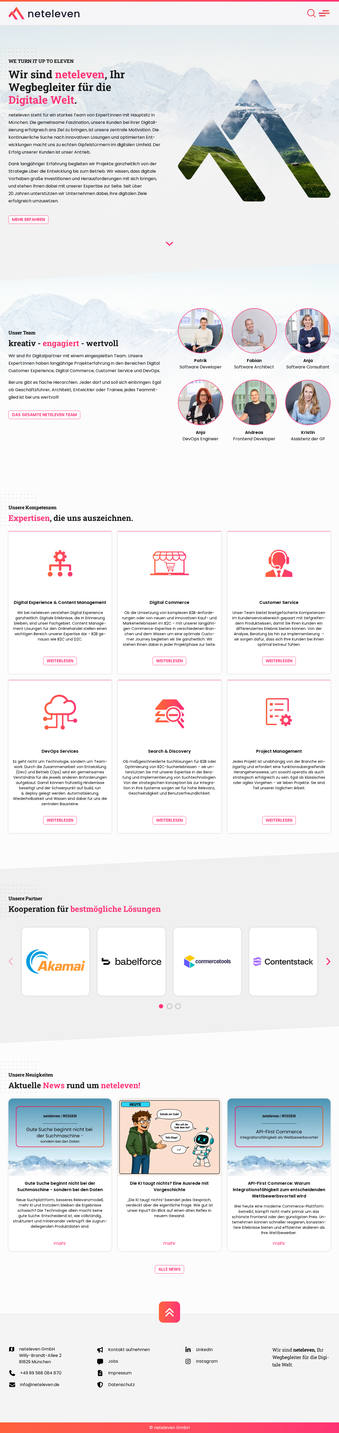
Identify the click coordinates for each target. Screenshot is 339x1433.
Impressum (120, 1373)
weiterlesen (60, 661)
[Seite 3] (178, 1006)
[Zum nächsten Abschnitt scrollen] (169, 244)
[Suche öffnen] (311, 13)
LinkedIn (204, 1350)
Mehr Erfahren (28, 219)
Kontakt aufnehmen (129, 1350)
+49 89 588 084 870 (40, 1373)
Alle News (169, 1269)
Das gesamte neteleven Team (44, 415)
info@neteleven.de (39, 1385)
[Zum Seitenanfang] (169, 1312)
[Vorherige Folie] (10, 961)
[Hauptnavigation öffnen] (324, 13)
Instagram (207, 1361)
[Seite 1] (161, 1006)
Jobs (113, 1361)
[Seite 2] (169, 1006)
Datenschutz (121, 1385)
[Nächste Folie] (328, 961)
